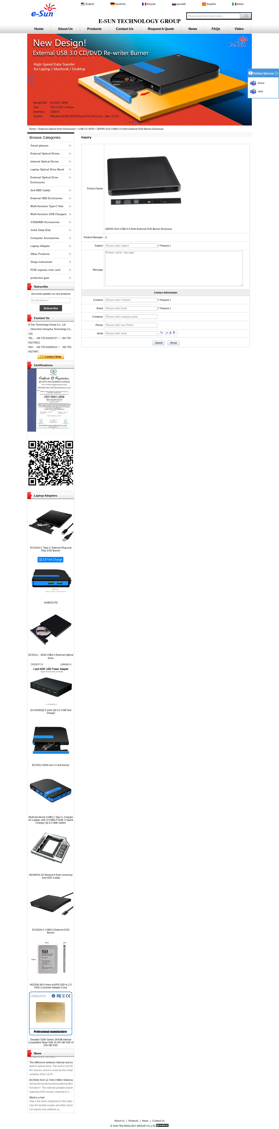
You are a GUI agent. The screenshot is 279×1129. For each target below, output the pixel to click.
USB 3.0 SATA (86, 129)
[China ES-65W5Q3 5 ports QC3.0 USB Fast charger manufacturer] (50, 705)
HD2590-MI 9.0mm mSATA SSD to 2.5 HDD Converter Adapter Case (51, 986)
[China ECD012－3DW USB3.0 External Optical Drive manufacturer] (50, 650)
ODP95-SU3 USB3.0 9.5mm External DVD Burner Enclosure (138, 229)
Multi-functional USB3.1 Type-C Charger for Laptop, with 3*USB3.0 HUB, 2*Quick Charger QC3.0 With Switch (51, 820)
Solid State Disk (40, 230)
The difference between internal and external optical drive (61, 1062)
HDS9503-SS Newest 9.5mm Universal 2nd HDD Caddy (51, 876)
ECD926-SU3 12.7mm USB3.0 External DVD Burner (58, 1080)
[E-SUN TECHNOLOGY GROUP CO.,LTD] (42, 9)
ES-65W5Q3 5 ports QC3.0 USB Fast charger (50, 712)
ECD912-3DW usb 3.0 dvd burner (50, 765)
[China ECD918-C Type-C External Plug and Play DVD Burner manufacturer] (50, 543)
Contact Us (124, 29)
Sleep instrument (41, 261)
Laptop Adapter (40, 246)
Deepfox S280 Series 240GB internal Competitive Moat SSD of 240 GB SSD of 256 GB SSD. (50, 1042)
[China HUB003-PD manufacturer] (50, 598)
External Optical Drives (44, 153)
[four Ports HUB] (139, 124)
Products (94, 29)
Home (39, 29)
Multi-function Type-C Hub (46, 206)
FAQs (216, 29)
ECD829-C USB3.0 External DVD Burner (50, 931)
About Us (65, 29)
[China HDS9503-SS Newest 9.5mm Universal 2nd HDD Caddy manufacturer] (50, 870)
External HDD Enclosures (46, 198)
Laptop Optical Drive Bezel (47, 169)
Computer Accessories (44, 238)
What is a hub (37, 1097)
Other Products (40, 254)
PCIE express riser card (45, 269)
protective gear (39, 277)
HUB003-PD (51, 602)
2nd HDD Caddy (40, 190)
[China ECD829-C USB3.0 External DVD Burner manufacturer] (50, 925)
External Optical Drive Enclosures (57, 129)
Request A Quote (161, 29)
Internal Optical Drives (44, 161)
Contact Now (51, 356)
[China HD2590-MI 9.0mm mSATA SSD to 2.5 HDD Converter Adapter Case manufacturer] (50, 980)
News (193, 29)
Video (239, 29)
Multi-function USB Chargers (48, 214)
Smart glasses (39, 145)
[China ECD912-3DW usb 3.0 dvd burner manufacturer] (50, 760)
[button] (130, 122)
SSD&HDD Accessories (44, 222)
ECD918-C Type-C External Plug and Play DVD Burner (50, 549)
